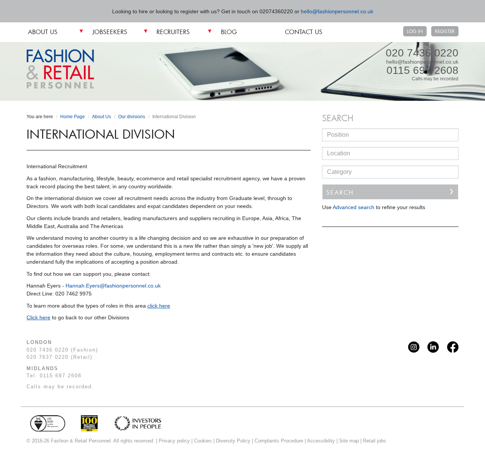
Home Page (72, 116)
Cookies (203, 441)
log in (415, 31)
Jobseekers (109, 32)
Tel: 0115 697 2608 (54, 375)
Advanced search (353, 207)
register (445, 31)
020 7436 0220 (422, 53)
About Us (43, 32)
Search (340, 192)
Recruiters (173, 32)
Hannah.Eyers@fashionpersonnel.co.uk (113, 286)
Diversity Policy (233, 441)
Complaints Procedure (279, 441)
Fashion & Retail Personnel (60, 69)
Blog (229, 32)
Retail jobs (374, 441)
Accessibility (321, 441)
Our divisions (131, 116)
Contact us (303, 32)
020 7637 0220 (48, 357)
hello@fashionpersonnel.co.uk (337, 11)
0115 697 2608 (422, 70)
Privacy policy (174, 441)
